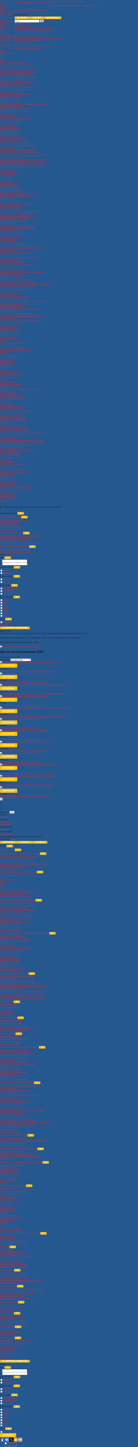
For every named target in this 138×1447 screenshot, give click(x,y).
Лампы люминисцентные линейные (13, 221)
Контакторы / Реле (7, 114)
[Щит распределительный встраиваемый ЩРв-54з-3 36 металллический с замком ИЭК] (34, 685)
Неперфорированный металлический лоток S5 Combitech (22, 443)
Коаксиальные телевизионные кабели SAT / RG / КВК (20, 153)
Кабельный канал (7, 462)
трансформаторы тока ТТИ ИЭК (12, 426)
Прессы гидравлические (9, 326)
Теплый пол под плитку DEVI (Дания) (14, 80)
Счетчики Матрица (7, 180)
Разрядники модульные (9, 126)
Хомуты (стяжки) (6, 362)
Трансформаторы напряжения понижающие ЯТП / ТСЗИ (22, 433)
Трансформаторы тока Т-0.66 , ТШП (13, 431)
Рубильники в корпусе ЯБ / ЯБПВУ (13, 419)
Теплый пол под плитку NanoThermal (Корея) (17, 77)
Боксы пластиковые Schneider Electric (14, 204)
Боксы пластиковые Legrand (11, 206)
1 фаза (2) (7, 570)
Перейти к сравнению (16, 628)
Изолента (4, 370)
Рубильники (4, 401)
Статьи (3, 6)
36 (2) (5, 608)
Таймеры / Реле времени (9, 141)
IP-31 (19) (6, 579)
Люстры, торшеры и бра (9, 255)
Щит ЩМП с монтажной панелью (12, 520)
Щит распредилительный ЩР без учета (15, 550)
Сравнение (4, 625)
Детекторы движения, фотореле (12, 397)
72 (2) (5, 616)
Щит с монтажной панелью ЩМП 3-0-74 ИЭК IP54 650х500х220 (24, 683)
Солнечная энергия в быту (25, 43)
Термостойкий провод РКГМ (10, 158)
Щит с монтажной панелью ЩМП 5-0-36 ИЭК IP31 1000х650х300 (24, 796)
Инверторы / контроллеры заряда (28, 41)
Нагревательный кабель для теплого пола (16, 89)
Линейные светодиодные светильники (15, 253)
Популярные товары (8, 499)
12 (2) (5, 600)
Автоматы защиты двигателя (11, 121)
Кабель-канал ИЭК (7, 467)
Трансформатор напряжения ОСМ (13, 428)
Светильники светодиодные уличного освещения (19, 258)
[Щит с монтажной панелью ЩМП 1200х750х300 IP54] (21, 753)
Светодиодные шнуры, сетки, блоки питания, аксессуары (22, 272)
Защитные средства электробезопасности (16, 350)
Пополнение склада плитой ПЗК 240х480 (30, 10)
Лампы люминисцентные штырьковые (14, 219)
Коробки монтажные (8, 367)
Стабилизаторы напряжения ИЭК (13, 299)
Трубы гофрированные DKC (10, 458)
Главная (3, 1)
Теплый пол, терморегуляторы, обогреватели (17, 72)
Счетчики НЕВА (6, 177)
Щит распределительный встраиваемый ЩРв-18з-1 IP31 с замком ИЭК (27, 785)
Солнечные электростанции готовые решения (32, 36)
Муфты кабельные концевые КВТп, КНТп (15, 487)
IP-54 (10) (6, 582)
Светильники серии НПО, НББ (11, 277)
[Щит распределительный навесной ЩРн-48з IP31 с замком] (23, 731)
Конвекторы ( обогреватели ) (11, 97)
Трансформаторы (7, 423)
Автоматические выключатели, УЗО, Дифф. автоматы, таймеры (24, 104)
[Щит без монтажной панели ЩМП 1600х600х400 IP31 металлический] (27, 765)
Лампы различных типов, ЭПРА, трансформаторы (19, 211)
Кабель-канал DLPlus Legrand (11, 465)
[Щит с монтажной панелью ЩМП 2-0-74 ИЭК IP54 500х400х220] (25, 742)
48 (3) (5, 610)
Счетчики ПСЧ (5, 182)
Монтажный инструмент (9, 333)
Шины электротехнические (10, 384)
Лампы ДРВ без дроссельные (11, 233)
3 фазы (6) (7, 573)
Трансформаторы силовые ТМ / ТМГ (14, 436)
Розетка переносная (8, 482)
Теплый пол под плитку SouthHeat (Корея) (16, 75)
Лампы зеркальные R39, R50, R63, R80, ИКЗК (17, 228)
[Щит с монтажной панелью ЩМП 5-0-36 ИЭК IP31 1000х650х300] (25, 787)
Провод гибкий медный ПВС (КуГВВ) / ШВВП (17, 150)
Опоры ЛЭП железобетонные (11, 306)
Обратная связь (6, 17)
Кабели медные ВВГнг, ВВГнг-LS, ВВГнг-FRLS (17, 146)
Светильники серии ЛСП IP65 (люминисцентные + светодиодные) (25, 284)
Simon (2, 55)
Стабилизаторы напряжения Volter (13, 304)
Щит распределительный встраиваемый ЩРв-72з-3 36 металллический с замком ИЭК (33, 717)
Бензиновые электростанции (11, 387)
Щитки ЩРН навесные (8, 525)
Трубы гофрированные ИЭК (10, 455)
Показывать (5, 812)
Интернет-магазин (22, 26)
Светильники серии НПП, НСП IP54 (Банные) (17, 282)
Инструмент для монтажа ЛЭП (12, 323)
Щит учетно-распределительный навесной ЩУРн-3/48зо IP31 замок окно (28, 671)
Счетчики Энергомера (8, 175)
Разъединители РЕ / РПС (10, 416)
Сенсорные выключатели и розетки (28, 48)
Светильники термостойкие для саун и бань (17, 287)
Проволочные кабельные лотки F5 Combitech (17, 445)
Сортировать (5, 660)
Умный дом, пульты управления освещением (17, 65)
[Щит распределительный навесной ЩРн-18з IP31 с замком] (23, 696)
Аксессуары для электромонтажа (13, 343)
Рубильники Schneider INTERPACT (13, 406)
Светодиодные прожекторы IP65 (12, 263)
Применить (8, 1435)
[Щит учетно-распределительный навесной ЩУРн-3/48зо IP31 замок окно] (29, 662)
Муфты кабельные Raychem (11, 492)
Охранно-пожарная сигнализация (13, 399)
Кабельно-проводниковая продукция (14, 143)
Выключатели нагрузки (9, 133)
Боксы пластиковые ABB (9, 209)
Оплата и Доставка (7, 13)
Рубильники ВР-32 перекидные (12, 414)
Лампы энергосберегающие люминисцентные (17, 216)
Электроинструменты (8, 338)
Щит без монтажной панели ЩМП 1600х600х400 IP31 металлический (26, 774)
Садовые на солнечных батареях (13, 270)
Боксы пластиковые (7, 199)
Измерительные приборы (10, 331)
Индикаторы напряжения (10, 131)
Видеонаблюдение (7, 392)
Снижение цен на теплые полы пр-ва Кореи (67, 1)
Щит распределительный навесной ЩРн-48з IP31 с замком (22, 739)
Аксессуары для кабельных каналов (13, 472)
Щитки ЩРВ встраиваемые (10, 523)
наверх (41, 842)
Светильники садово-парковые (12, 267)
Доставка (3, 829)
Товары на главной (7, 497)
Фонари (3, 341)
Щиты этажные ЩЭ (7, 530)
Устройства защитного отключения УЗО (15, 111)
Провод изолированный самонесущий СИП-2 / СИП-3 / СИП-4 (24, 160)
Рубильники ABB (6, 404)
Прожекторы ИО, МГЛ (8, 292)
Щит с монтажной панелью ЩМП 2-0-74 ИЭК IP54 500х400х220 (24, 751)
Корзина (3, 20)
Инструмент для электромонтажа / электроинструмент (21, 321)
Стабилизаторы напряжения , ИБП (13, 297)
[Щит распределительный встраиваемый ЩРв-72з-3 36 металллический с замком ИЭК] (34, 708)
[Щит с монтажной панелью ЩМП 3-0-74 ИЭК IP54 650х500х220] (25, 674)
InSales (13, 839)
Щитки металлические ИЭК (10, 187)
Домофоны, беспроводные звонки (13, 68)
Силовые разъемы (7, 475)
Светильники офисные (9, 260)
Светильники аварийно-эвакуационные (15, 289)
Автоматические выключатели (11, 107)
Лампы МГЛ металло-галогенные (12, 236)
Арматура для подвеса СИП (11, 311)
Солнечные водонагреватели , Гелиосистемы (32, 31)
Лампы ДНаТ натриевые (9, 238)
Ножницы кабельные (8, 336)
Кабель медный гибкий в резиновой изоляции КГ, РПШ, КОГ (23, 163)
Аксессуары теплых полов (10, 102)
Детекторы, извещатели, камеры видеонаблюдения (20, 389)
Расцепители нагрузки (8, 136)
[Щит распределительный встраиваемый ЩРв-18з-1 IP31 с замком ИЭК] (28, 776)
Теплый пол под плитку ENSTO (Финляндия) (17, 82)
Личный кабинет (6, 22)
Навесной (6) (8, 594)
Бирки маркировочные (8, 372)
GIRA (2, 60)
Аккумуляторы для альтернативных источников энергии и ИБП (39, 38)
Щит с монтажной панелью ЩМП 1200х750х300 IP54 (20, 762)
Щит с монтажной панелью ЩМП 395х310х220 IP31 (19, 728)
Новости (3, 817)
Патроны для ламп (7, 355)
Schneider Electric (6, 53)
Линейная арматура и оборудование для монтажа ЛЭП (21, 316)
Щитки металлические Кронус (11, 189)
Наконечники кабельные (9, 358)
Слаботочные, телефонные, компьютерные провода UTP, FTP (24, 155)
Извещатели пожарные (9, 394)
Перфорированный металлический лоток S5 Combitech (21, 440)
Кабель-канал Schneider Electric (12, 470)
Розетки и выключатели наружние (13, 63)
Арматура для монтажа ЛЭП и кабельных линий (18, 309)
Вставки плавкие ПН (7, 365)
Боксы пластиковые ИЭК (9, 202)
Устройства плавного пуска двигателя (14, 119)
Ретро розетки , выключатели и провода (15, 70)
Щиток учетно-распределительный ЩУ (15, 539)
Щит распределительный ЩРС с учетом (15, 552)
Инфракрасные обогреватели (11, 99)
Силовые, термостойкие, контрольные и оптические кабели (23, 167)
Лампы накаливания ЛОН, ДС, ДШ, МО (14, 226)
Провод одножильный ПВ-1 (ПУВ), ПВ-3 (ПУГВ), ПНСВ (21, 165)
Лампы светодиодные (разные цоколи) (15, 214)
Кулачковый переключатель (10, 409)
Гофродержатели (6, 377)
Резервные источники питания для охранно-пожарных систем (24, 302)
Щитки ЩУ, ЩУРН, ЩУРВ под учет (13, 527)
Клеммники (4, 353)
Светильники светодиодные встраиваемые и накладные (21, 248)
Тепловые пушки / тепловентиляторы (14, 94)
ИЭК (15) (6, 622)
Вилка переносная (7, 477)
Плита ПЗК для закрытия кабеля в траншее (17, 314)
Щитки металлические (8, 185)
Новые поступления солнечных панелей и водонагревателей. (74, 6)
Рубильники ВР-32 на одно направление (15, 411)
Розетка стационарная (9, 479)
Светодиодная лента (8, 250)
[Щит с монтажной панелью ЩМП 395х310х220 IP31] (21, 719)
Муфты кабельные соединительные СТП (16, 489)
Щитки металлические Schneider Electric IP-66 (17, 194)
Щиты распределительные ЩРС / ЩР (14, 197)
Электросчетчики (7, 170)
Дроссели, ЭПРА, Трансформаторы (13, 243)
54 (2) (5, 613)
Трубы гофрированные (9, 453)
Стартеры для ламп (7, 241)
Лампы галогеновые (7, 224)
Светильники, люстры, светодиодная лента (17, 245)
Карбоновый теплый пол (9, 92)
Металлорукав (5, 460)
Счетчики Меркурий (7, 172)
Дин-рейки (4, 380)
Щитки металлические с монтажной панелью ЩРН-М (20, 536)
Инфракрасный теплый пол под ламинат (16, 87)
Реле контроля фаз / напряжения (13, 138)
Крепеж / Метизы (6, 345)
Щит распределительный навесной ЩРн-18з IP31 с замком (22, 705)
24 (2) (5, 605)
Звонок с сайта (5, 15)
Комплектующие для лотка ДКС (12, 448)
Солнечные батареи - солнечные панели (30, 33)
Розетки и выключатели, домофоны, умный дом (33, 46)
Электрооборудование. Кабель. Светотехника (32, 3)
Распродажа (5, 501)
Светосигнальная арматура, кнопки (13, 348)
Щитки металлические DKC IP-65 (12, 192)
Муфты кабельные (7, 484)
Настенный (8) (8, 591)
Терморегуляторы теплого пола (12, 85)
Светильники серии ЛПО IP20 (11, 275)
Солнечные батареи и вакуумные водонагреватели (34, 29)
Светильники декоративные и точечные (15, 265)
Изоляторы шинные (7, 382)
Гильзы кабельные (7, 360)
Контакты (3, 8)
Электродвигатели (7, 494)
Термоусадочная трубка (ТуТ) (11, 375)
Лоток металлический (8, 438)
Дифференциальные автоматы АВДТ (14, 109)
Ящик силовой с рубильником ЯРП (13, 421)
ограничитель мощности (9, 128)
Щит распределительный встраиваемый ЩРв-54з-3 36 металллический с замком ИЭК (33, 694)
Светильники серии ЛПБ (9, 294)
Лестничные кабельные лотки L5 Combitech (17, 450)
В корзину (9, 666)
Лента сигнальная (7, 319)
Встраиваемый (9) (10, 588)
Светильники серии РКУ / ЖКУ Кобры (14, 280)
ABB (1, 58)
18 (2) (5, 603)
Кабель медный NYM (8, 148)
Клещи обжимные (7, 328)
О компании (4, 4)
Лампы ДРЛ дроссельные (9, 231)
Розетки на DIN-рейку (8, 116)
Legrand (3, 50)
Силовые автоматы (7, 124)
